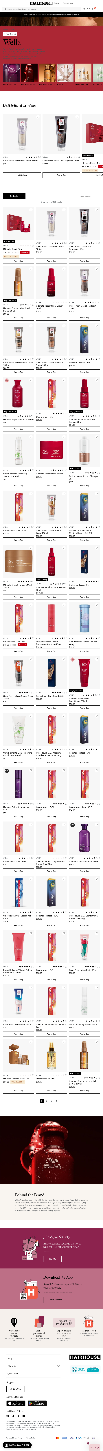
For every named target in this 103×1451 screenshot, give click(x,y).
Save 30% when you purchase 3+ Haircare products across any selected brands (51, 14)
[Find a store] (83, 9)
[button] (14, 196)
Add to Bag (22, 175)
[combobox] (89, 196)
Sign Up (52, 1259)
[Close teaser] (88, 1443)
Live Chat (17, 1389)
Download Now (55, 1299)
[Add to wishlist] (38, 117)
